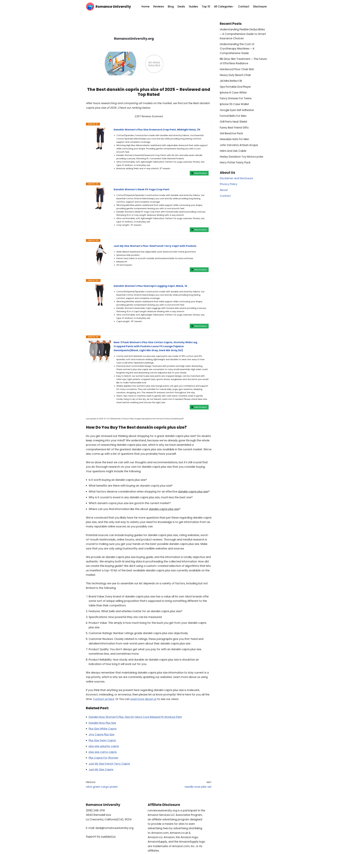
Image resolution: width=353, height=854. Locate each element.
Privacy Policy (228, 184)
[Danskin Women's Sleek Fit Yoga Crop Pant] (100, 199)
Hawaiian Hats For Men (234, 139)
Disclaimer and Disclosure (236, 178)
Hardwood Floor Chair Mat (237, 69)
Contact (243, 6)
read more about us (143, 699)
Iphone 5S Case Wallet (234, 104)
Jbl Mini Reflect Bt (231, 81)
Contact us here (103, 699)
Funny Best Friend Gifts (234, 127)
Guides (193, 6)
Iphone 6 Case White (233, 92)
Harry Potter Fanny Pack (235, 162)
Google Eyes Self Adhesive (237, 110)
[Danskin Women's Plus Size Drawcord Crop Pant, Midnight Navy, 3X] (100, 139)
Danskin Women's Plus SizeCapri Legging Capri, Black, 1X (150, 286)
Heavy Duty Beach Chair (235, 75)
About (224, 190)
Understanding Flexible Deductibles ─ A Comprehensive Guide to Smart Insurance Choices (243, 34)
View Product (200, 173)
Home (145, 6)
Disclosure (260, 6)
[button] (233, 6)
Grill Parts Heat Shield (233, 122)
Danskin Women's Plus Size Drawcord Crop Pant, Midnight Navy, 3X (157, 129)
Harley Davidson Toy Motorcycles (241, 157)
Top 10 (206, 6)
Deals (181, 6)
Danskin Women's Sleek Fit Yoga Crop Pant (141, 189)
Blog (171, 6)
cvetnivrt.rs (108, 836)
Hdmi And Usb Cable (233, 151)
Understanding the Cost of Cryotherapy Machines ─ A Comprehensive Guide (237, 48)
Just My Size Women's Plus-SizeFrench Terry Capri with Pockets (155, 246)
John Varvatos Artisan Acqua (239, 145)
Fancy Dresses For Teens (236, 98)
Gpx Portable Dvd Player (235, 87)
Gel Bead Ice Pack (231, 133)
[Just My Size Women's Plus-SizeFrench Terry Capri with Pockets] (100, 255)
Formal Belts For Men (233, 116)
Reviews (158, 6)
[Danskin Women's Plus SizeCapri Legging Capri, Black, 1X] (100, 295)
